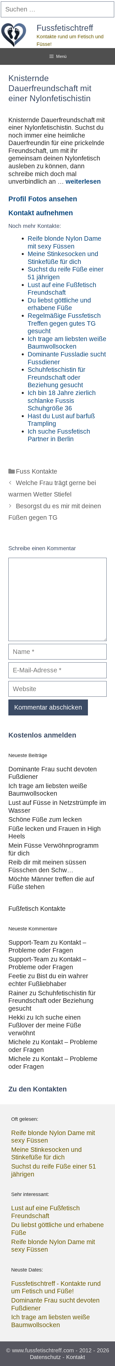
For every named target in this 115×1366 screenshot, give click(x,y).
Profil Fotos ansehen (42, 199)
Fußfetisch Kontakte (37, 908)
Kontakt (75, 1357)
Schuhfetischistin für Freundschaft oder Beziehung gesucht (52, 1000)
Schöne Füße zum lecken (45, 819)
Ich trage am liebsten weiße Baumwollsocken (47, 789)
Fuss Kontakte (36, 471)
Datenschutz (45, 1357)
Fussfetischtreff (65, 27)
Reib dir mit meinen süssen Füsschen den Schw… (47, 866)
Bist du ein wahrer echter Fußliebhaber (48, 979)
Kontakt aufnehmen (40, 213)
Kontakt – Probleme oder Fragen (47, 946)
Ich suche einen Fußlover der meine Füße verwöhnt (44, 1025)
